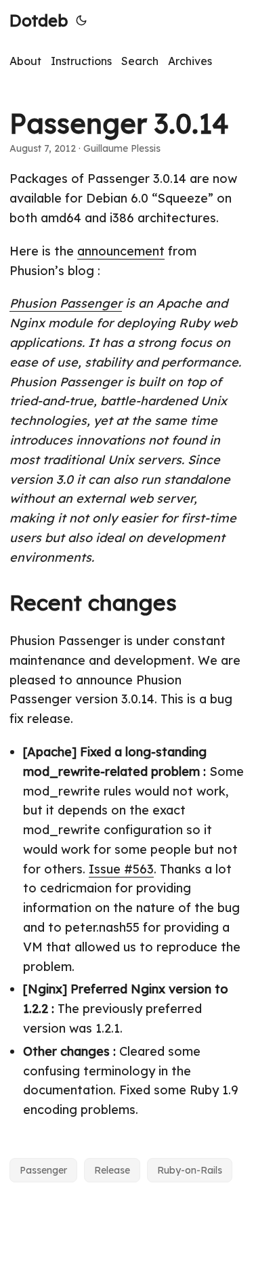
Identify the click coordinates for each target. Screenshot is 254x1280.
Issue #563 (121, 869)
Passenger (43, 1170)
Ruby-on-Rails (189, 1170)
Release (112, 1170)
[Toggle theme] (81, 20)
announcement (121, 251)
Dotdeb (38, 20)
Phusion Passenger (65, 303)
